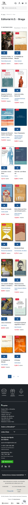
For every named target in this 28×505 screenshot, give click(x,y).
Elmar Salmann (18, 61)
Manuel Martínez (18, 135)
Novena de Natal (19, 248)
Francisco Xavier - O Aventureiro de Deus (7, 57)
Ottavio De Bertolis (5, 288)
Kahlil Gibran (17, 362)
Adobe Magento (16, 499)
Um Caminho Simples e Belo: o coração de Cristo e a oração (7, 284)
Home (4, 14)
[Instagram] (9, 466)
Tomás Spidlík (4, 211)
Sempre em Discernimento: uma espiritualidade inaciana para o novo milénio (7, 134)
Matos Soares (17, 138)
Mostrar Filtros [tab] (7, 27)
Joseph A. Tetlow (5, 137)
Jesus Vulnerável (6, 322)
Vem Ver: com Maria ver (20, 172)
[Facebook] (2, 466)
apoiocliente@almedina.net (8, 442)
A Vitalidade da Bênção (18, 57)
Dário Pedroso (4, 176)
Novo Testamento (19, 133)
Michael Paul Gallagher (6, 250)
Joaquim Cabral (18, 137)
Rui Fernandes (17, 250)
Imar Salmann (4, 364)
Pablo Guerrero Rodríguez (18, 214)
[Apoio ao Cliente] (16, 3)
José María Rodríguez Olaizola (19, 99)
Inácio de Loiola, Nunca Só (19, 95)
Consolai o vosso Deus (6, 172)
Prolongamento (5, 248)
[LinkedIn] (6, 466)
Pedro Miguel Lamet (6, 61)
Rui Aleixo (24, 250)
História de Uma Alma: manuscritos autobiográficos (19, 284)
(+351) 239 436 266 (7, 445)
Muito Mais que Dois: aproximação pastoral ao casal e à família (20, 210)
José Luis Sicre (5, 98)
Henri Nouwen (17, 327)
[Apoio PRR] (10, 491)
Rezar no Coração (6, 209)
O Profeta (17, 360)
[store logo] (4, 3)
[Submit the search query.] (3, 8)
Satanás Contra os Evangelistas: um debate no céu (7, 95)
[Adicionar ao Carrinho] (4, 52)
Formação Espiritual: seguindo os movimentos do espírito (20, 323)
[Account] (19, 3)
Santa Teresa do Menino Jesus (20, 288)
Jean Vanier (4, 325)
